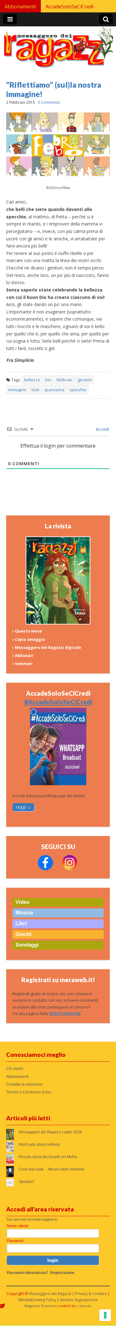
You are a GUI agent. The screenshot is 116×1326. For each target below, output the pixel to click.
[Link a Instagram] (69, 869)
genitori (85, 380)
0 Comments (49, 102)
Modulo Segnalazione (79, 1299)
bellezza (32, 380)
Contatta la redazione (24, 1084)
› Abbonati (22, 655)
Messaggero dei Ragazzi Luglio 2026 (50, 1132)
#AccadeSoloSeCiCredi (58, 702)
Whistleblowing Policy (37, 1299)
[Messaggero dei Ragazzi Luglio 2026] (58, 623)
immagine (17, 389)
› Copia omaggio (28, 639)
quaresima (54, 389)
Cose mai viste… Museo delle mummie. (52, 1169)
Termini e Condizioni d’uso (28, 1092)
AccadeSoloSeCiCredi (69, 6)
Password (15, 1241)
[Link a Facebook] (45, 869)
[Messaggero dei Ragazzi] (58, 50)
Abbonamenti (20, 6)
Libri (21, 923)
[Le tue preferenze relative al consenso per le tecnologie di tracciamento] (105, 1315)
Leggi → (23, 807)
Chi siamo (14, 1068)
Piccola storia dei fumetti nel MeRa (48, 1157)
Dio (48, 380)
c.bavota (84, 1305)
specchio (78, 389)
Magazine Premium (40, 1305)
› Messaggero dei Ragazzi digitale (46, 647)
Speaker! (26, 1181)
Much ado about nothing (39, 1144)
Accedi (102, 429)
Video (22, 902)
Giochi (23, 934)
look (35, 389)
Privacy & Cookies (90, 1293)
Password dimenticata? (27, 1273)
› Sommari (22, 663)
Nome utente (17, 1226)
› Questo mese (27, 631)
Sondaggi (27, 945)
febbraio (64, 380)
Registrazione (62, 1273)
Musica (24, 913)
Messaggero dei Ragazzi (50, 1293)
